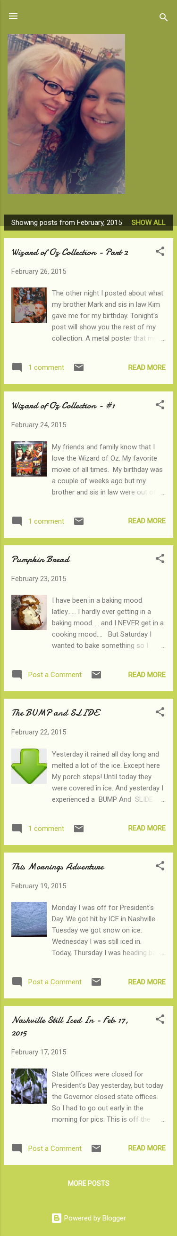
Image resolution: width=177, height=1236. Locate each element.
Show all (149, 222)
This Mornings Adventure (57, 866)
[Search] (163, 19)
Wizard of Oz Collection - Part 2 (69, 252)
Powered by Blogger (94, 1218)
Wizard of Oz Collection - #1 (63, 405)
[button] (160, 253)
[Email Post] (78, 371)
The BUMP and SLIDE (55, 712)
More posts (89, 1183)
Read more (147, 367)
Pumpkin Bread (40, 559)
